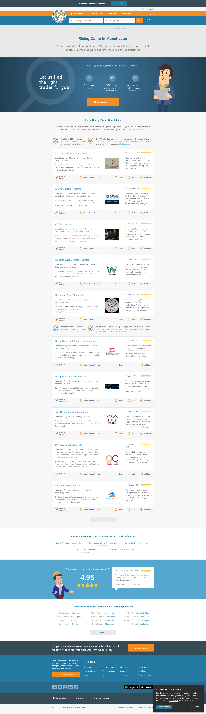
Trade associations (109, 667)
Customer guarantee (145, 675)
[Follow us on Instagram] (65, 687)
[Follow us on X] (60, 687)
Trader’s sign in (148, 9)
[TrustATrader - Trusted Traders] (59, 13)
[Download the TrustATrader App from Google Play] (131, 687)
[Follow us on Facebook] (54, 687)
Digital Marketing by (146, 707)
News (86, 675)
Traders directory (108, 671)
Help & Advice (89, 671)
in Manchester (68, 543)
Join (119, 3)
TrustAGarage (79, 698)
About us (87, 667)
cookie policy (174, 700)
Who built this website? (127, 707)
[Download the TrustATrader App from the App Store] (147, 687)
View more (103, 519)
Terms (104, 675)
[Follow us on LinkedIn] (70, 687)
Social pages (124, 675)
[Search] (139, 20)
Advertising (124, 667)
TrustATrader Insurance (100, 698)
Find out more (124, 144)
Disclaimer (141, 671)
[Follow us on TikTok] (76, 687)
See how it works (66, 674)
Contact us (124, 671)
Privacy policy (142, 667)
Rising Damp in (69, 613)
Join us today (141, 647)
